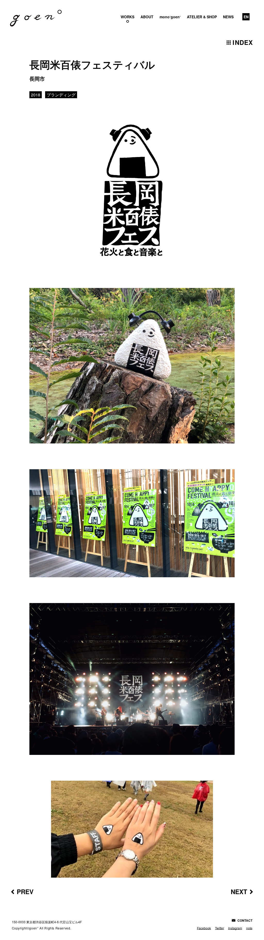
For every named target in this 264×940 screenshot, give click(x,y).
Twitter (219, 928)
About (147, 16)
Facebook (204, 928)
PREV (25, 891)
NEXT (239, 891)
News (228, 16)
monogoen (170, 16)
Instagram (235, 928)
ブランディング (61, 95)
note (249, 928)
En (246, 16)
